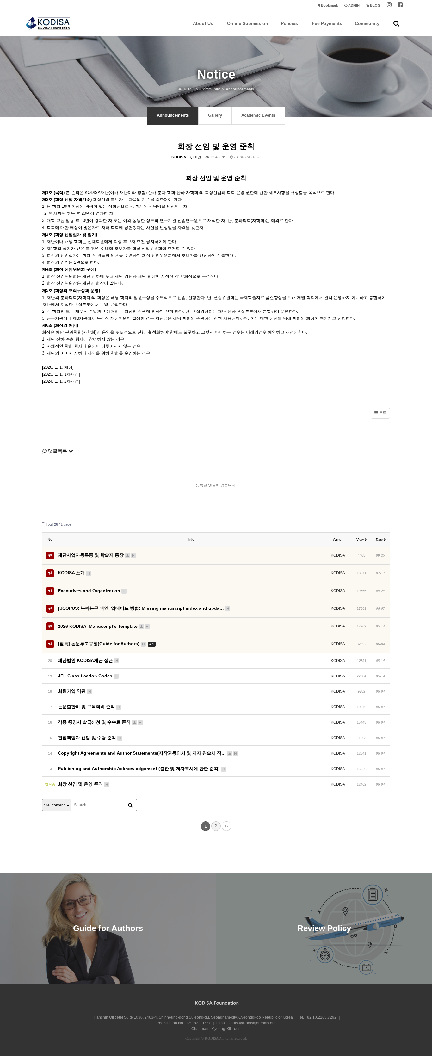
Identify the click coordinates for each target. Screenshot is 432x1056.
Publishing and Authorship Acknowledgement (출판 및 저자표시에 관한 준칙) (141, 768)
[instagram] (389, 5)
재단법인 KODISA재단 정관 (88, 660)
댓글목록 (57, 451)
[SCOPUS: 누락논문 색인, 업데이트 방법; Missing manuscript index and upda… (143, 608)
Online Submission (247, 23)
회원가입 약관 (74, 691)
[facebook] (400, 5)
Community (367, 23)
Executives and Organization (92, 590)
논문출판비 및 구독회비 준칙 (89, 706)
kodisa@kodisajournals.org (252, 1023)
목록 (382, 413)
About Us (203, 23)
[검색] (130, 805)
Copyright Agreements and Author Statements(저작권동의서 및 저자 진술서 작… (147, 753)
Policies (289, 23)
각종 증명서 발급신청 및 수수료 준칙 (100, 722)
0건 (197, 157)
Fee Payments (327, 23)
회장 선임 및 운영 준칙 (83, 784)
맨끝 (226, 826)
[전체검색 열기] (396, 23)
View (360, 539)
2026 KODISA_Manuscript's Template (103, 626)
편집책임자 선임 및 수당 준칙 (89, 737)
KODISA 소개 (74, 572)
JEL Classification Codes (88, 675)
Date (380, 539)
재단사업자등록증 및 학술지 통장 (96, 555)
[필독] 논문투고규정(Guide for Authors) (106, 643)
